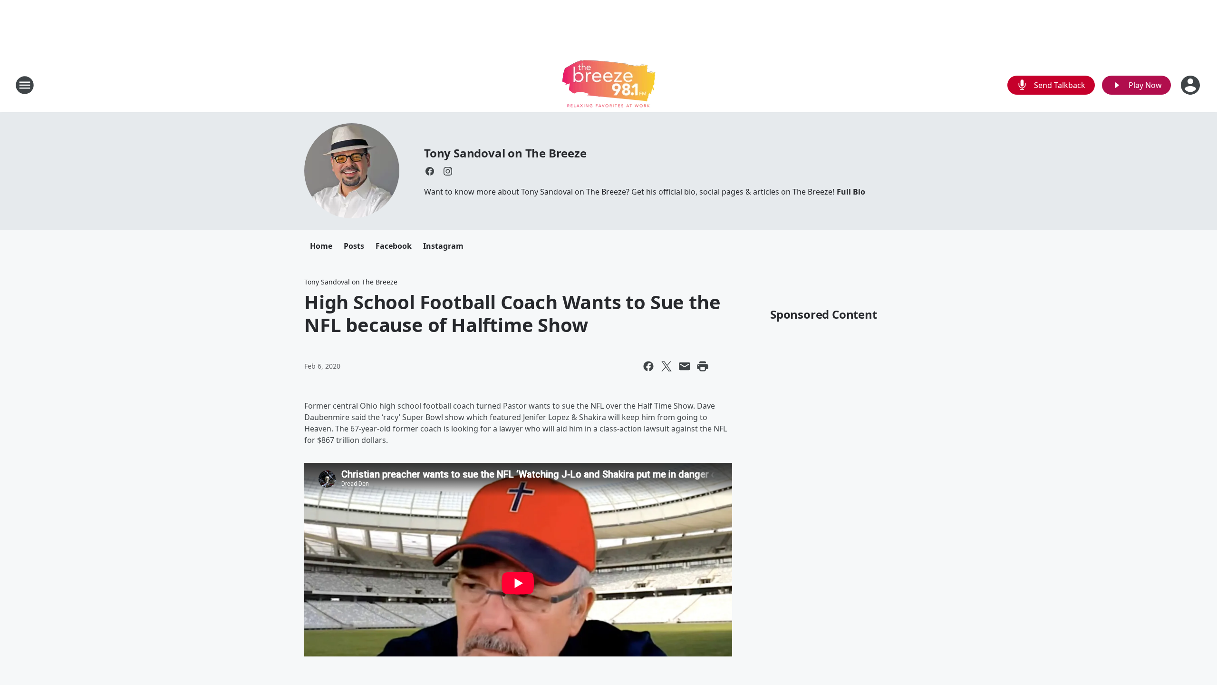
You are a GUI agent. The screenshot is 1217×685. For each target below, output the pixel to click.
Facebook (394, 246)
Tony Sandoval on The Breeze (505, 153)
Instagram (443, 246)
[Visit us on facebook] (429, 171)
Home (321, 246)
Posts (354, 246)
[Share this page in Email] (684, 366)
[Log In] (1191, 85)
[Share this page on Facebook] (648, 366)
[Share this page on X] (666, 366)
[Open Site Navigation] (24, 85)
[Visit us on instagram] (448, 171)
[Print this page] (702, 366)
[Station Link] (609, 85)
